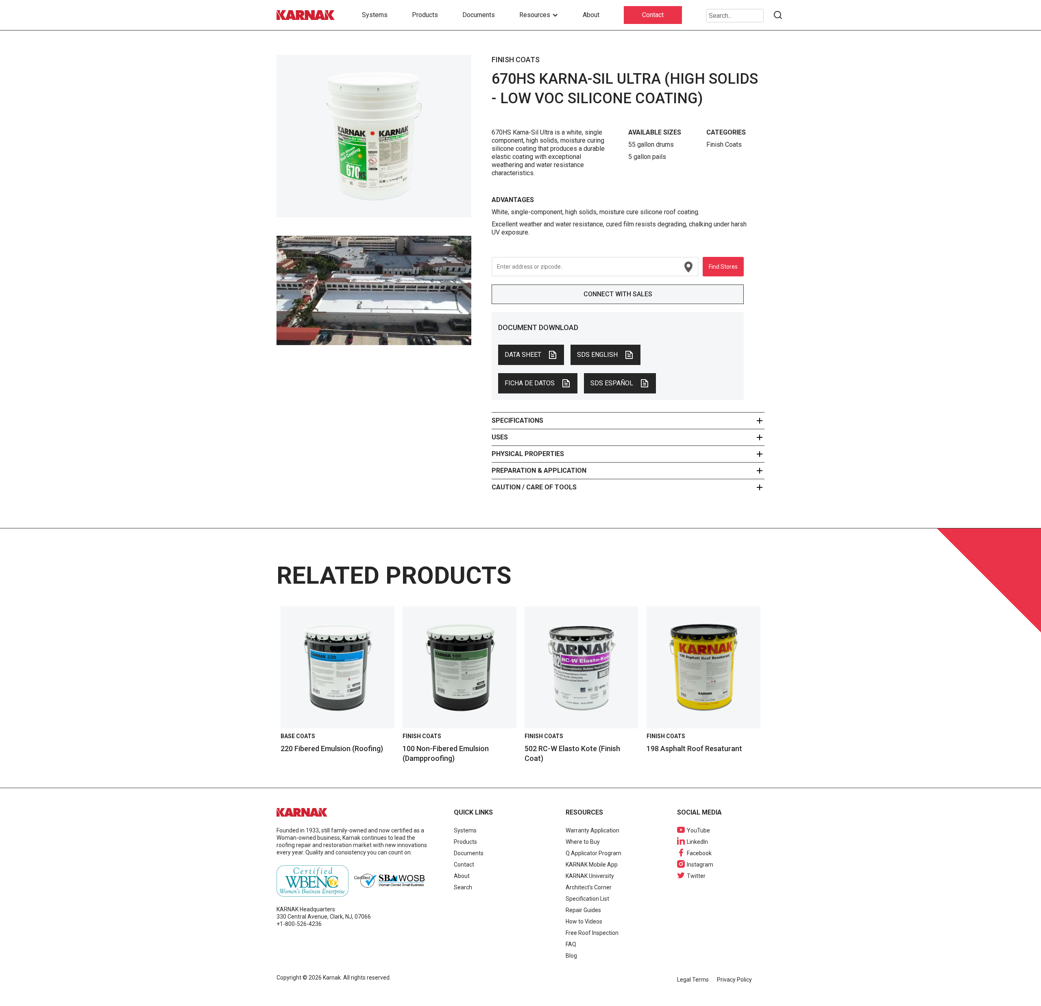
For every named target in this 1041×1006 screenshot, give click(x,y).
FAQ (571, 944)
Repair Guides (583, 910)
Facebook (699, 853)
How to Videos (584, 921)
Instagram (700, 864)
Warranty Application (592, 830)
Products (425, 15)
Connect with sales (618, 294)
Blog (571, 955)
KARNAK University (590, 876)
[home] (307, 15)
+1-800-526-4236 (299, 924)
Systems (375, 15)
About (591, 15)
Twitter (696, 876)
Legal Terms (693, 979)
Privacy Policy (734, 979)
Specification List (587, 898)
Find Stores (723, 266)
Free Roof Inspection (592, 933)
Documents (478, 15)
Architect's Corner (589, 887)
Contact (653, 15)
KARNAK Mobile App (592, 864)
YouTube (698, 830)
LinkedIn (697, 842)
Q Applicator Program (593, 853)
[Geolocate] (688, 267)
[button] (538, 15)
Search (463, 887)
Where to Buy (583, 842)
